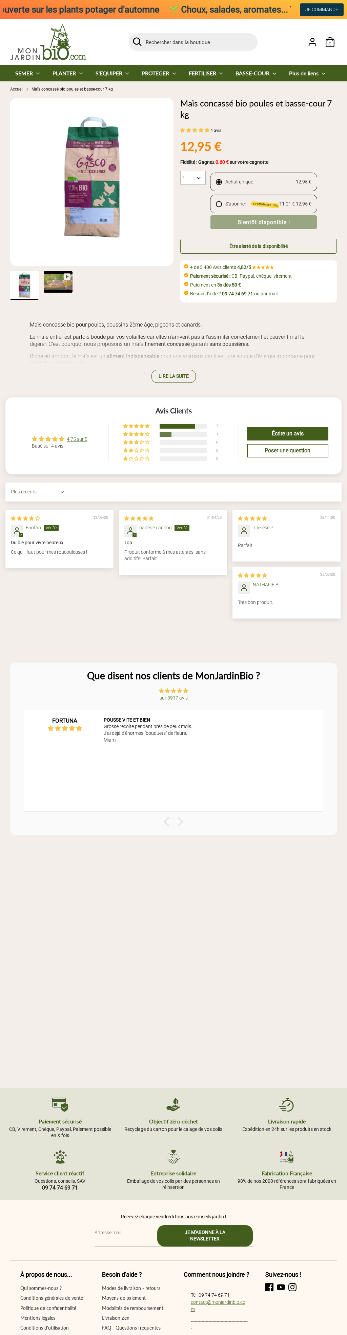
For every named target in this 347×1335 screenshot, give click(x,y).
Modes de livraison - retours (131, 1288)
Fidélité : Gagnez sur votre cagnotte (224, 162)
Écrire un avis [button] (288, 433)
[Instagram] (292, 1287)
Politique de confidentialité (48, 1308)
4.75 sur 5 (77, 439)
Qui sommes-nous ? (41, 1288)
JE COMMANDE (321, 9)
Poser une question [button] (287, 450)
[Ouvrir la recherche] (137, 41)
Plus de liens (304, 73)
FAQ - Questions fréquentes (131, 1328)
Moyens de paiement (124, 1298)
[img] (25, 518)
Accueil (16, 89)
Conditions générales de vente (51, 1298)
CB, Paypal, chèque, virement (241, 276)
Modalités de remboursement (132, 1308)
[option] (92, 182)
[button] (195, 130)
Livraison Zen (115, 1318)
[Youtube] (281, 1287)
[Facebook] (269, 1287)
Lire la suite (174, 376)
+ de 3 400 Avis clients (232, 267)
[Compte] (312, 42)
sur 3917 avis (174, 698)
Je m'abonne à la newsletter (205, 1236)
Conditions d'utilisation (44, 1328)
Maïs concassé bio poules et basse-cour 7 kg (72, 89)
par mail (269, 293)
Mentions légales (37, 1318)
